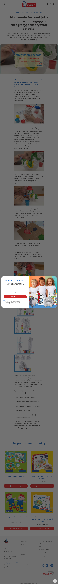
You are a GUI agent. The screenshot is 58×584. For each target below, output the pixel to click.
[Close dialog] (55, 278)
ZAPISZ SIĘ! (15, 296)
